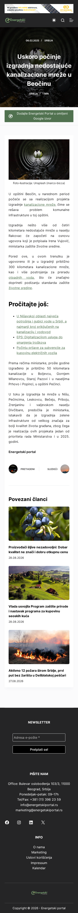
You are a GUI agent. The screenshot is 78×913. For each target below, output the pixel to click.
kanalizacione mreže (39, 205)
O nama (39, 847)
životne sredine (20, 288)
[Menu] (71, 20)
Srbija (48, 40)
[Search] (62, 20)
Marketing (39, 852)
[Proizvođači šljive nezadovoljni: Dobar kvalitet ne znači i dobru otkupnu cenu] (39, 524)
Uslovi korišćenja (39, 857)
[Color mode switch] (54, 20)
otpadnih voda (21, 277)
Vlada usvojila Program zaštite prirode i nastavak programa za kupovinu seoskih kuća (38, 611)
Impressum (39, 863)
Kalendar (39, 868)
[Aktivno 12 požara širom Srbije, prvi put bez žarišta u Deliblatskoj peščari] (39, 647)
